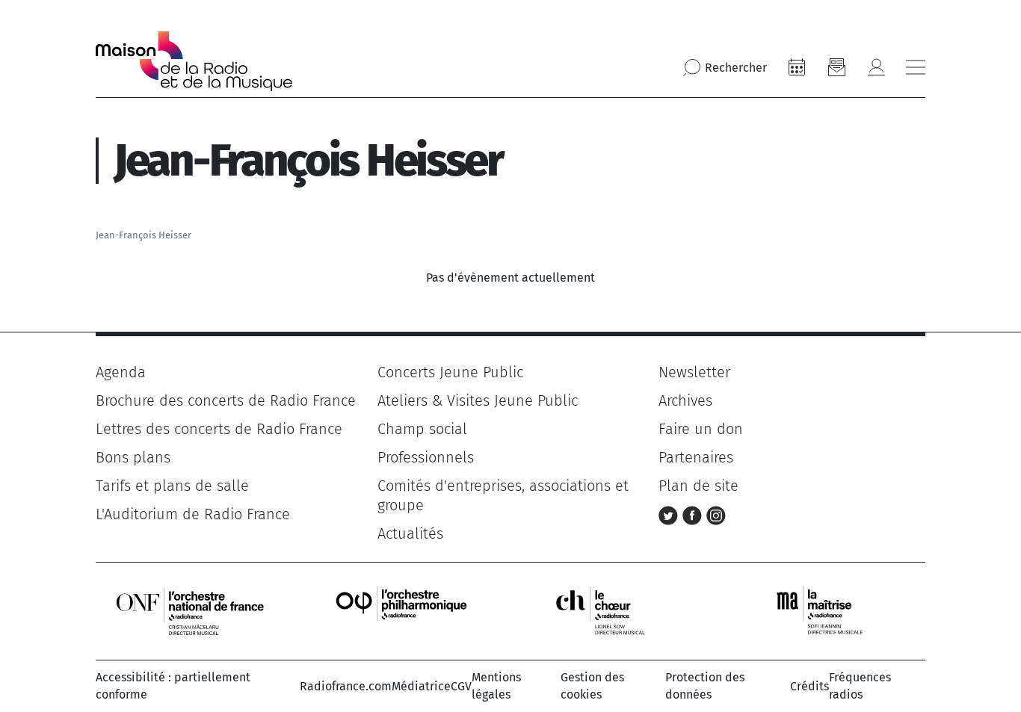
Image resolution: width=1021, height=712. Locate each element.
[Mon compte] (876, 67)
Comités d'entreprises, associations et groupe (503, 495)
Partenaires (695, 457)
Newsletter (694, 372)
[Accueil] (194, 61)
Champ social (422, 429)
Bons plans (133, 457)
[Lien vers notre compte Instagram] (716, 514)
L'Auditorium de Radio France (193, 514)
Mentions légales (496, 685)
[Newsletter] (836, 67)
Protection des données (704, 685)
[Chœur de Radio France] (616, 611)
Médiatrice (421, 686)
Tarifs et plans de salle (172, 486)
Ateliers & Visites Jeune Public (477, 400)
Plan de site (698, 486)
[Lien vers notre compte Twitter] (670, 514)
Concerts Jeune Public (450, 372)
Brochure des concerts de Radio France (226, 400)
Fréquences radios (860, 685)
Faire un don (700, 429)
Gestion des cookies (592, 685)
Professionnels (425, 457)
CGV (461, 686)
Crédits (809, 686)
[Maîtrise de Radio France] (829, 611)
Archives (685, 400)
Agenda (121, 372)
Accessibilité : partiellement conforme (173, 685)
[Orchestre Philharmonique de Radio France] (403, 611)
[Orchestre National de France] (190, 611)
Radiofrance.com (346, 686)
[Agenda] (796, 67)
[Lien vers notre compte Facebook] (694, 514)
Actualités (410, 533)
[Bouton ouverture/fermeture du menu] (915, 67)
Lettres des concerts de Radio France (219, 429)
